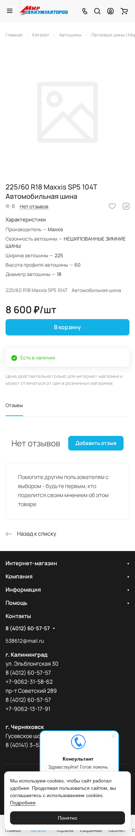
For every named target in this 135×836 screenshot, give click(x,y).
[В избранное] (112, 206)
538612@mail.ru (25, 640)
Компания (19, 576)
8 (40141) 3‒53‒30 (29, 745)
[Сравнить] (126, 206)
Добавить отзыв (95, 443)
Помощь (16, 603)
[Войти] (110, 10)
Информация (23, 589)
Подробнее (23, 802)
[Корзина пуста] (124, 10)
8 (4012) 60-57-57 (28, 628)
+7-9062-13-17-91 (28, 709)
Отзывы (14, 405)
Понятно (67, 818)
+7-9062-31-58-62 (29, 681)
